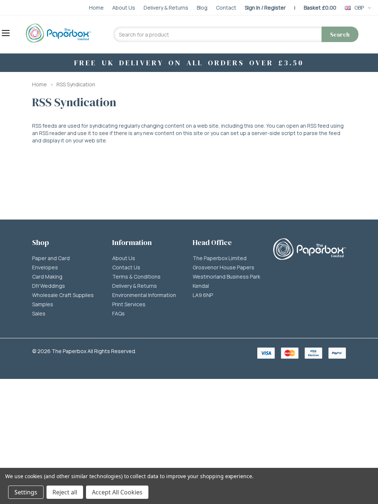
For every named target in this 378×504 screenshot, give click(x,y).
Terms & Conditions (136, 276)
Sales (38, 313)
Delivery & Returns (134, 286)
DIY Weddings (48, 286)
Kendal (201, 286)
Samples (42, 304)
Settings (25, 492)
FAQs (118, 313)
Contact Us (126, 267)
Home (39, 84)
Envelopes (45, 267)
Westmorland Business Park (226, 276)
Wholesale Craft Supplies (63, 295)
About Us (123, 258)
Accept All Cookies (117, 492)
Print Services (128, 304)
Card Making (47, 276)
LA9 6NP (203, 295)
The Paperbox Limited (220, 258)
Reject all (64, 492)
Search (340, 34)
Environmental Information (144, 295)
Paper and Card (51, 258)
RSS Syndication (75, 84)
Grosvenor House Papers (223, 267)
